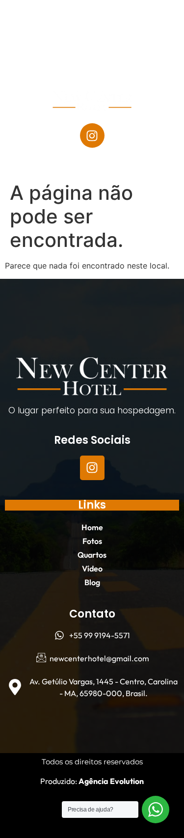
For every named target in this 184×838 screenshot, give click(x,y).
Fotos (86, 41)
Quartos (136, 41)
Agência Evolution (110, 781)
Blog (114, 63)
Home (41, 41)
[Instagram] (92, 135)
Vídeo (71, 63)
